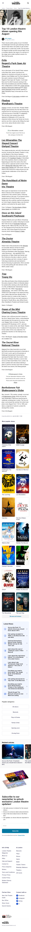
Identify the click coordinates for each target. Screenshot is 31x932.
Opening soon (15, 728)
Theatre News (9, 8)
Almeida (25, 246)
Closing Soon (15, 733)
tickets (16, 96)
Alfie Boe (16, 165)
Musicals (15, 712)
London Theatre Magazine (6, 852)
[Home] (16, 3)
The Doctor (7, 238)
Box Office (5, 900)
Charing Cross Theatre (13, 312)
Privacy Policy (21, 835)
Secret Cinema (6, 906)
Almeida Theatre (10, 241)
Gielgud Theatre (10, 146)
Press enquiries (6, 867)
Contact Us (5, 864)
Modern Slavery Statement (6, 881)
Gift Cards (19, 873)
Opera (18, 859)
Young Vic (7, 277)
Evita (4, 60)
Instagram (22, 898)
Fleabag (6, 100)
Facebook (21, 895)
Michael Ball (9, 165)
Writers (4, 869)
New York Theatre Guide (7, 896)
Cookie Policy (6, 878)
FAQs (3, 858)
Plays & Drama (15, 717)
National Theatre (10, 345)
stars (3, 91)
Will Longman (8, 38)
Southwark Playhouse (13, 216)
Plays (18, 853)
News (15, 8)
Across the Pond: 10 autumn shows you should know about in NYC (12, 762)
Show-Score (5, 903)
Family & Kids (15, 722)
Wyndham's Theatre (12, 103)
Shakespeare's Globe (13, 390)
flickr (15, 382)
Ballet (18, 862)
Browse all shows (15, 616)
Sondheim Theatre (15, 158)
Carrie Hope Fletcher (8, 167)
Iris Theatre (8, 186)
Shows (18, 856)
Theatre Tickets (20, 864)
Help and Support (7, 861)
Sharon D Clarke (19, 231)
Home (3, 8)
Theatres (18, 870)
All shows (15, 707)
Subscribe (15, 831)
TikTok (21, 901)
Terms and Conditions (8, 872)
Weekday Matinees (22, 867)
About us (4, 855)
